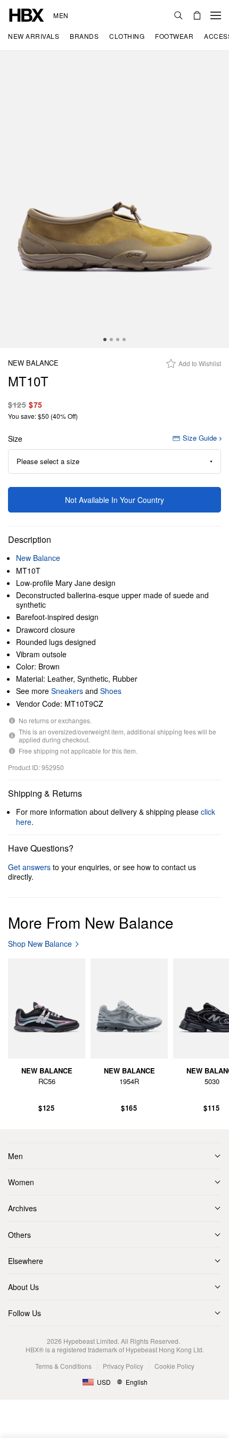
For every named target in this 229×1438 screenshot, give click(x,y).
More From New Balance (91, 922)
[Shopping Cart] (197, 15)
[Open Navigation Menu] (215, 15)
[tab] (105, 339)
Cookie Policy (174, 1365)
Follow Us (24, 1313)
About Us (23, 1287)
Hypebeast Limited (90, 1340)
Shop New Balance (40, 944)
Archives (22, 1208)
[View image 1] (114, 199)
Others (19, 1234)
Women (21, 1182)
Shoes (110, 690)
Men (61, 15)
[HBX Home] (26, 14)
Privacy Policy (123, 1365)
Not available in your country (114, 499)
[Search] (178, 15)
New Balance (33, 363)
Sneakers (67, 690)
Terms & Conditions (63, 1365)
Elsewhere (25, 1260)
